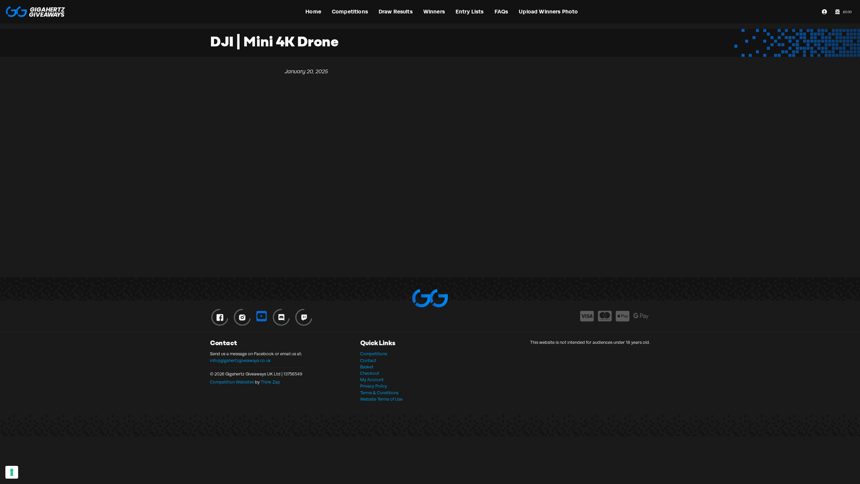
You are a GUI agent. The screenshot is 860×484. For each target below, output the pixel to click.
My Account (372, 379)
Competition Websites (232, 382)
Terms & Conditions (379, 393)
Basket (367, 367)
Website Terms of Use (381, 399)
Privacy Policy (373, 386)
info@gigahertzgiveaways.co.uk (240, 360)
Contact (368, 360)
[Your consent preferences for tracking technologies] (11, 472)
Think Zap (270, 382)
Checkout (369, 373)
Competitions (373, 354)
